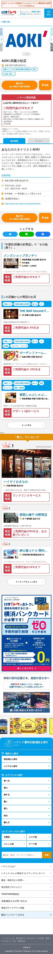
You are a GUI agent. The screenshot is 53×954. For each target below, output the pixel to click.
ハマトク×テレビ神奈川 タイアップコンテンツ (23, 873)
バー (41, 304)
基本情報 (14, 141)
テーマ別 (33, 843)
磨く (6, 801)
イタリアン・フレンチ (19, 346)
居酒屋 (6, 346)
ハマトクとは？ (8, 866)
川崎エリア (7, 69)
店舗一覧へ (6, 22)
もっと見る (26, 425)
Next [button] (51, 39)
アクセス (39, 141)
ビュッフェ (8, 387)
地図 (46, 85)
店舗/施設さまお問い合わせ (14, 900)
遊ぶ (6, 787)
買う (34, 69)
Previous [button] (2, 39)
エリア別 (33, 837)
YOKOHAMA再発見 (10, 893)
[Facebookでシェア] (42, 234)
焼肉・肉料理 (19, 387)
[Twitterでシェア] (10, 234)
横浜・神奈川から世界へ (12, 880)
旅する (7, 794)
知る (6, 815)
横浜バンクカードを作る (12, 914)
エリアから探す (11, 766)
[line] (26, 234)
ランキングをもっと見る (26, 581)
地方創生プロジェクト (11, 886)
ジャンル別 (9, 843)
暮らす (7, 822)
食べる (34, 304)
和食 (41, 383)
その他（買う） (8, 74)
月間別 (7, 837)
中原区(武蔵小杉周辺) (22, 69)
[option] (26, 39)
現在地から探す (11, 759)
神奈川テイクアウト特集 (12, 907)
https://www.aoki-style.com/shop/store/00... (23, 203)
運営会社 (21, 941)
